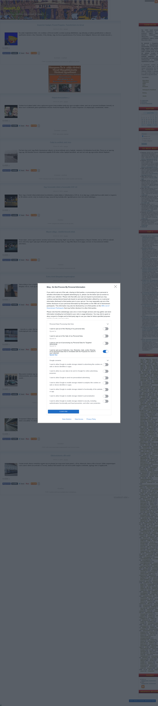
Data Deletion (66, 419)
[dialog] (79, 353)
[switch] (105, 328)
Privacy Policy (91, 419)
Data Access (79, 419)
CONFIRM (63, 411)
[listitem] (79, 324)
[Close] (116, 287)
